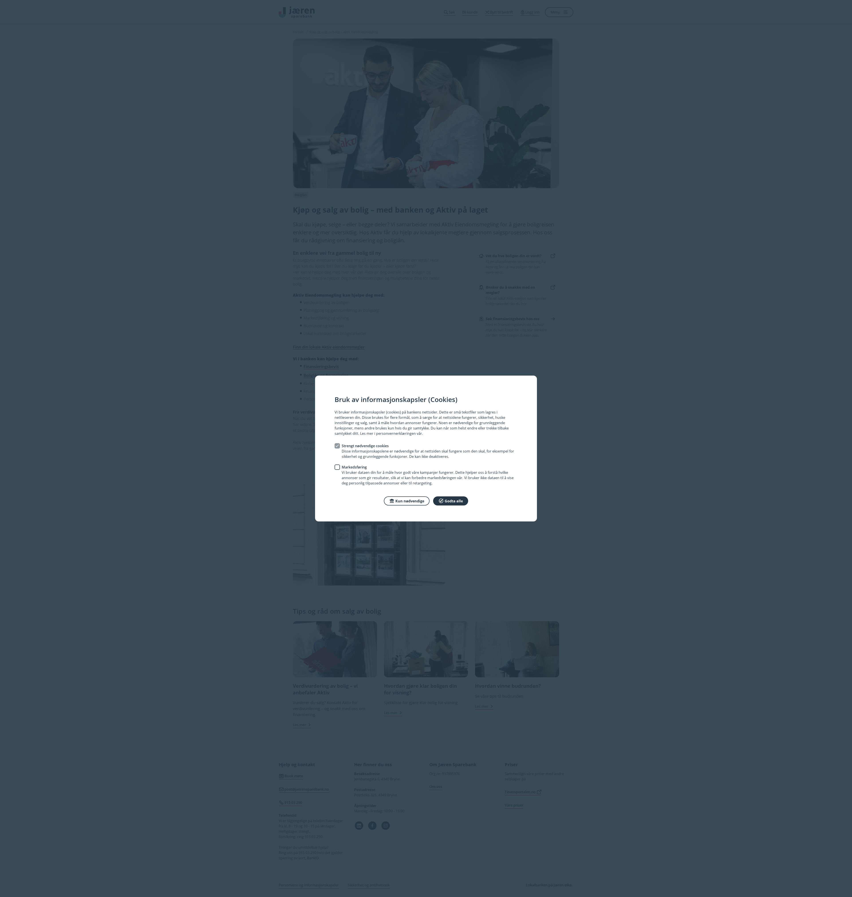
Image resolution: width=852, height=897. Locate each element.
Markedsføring (354, 467)
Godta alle (454, 501)
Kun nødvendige (409, 501)
